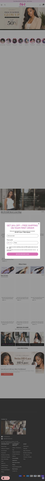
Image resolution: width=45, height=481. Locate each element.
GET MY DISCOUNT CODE (22, 254)
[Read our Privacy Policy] (37, 250)
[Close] (38, 223)
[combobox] (9, 242)
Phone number (10, 239)
